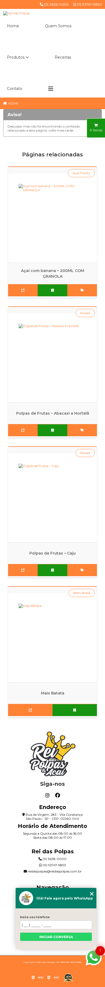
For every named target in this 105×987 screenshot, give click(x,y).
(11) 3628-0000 (56, 4)
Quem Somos (58, 26)
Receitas (63, 57)
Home (13, 26)
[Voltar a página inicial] (52, 13)
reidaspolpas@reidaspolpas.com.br (54, 871)
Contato (14, 88)
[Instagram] (47, 795)
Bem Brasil (81, 593)
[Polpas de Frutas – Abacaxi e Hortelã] (52, 357)
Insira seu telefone (35, 917)
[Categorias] (50, 88)
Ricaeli (85, 313)
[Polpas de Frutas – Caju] (52, 497)
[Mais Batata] (52, 637)
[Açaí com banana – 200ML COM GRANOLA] (52, 218)
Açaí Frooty (81, 173)
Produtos (15, 57)
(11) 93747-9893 (89, 4)
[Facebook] (58, 795)
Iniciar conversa (56, 937)
